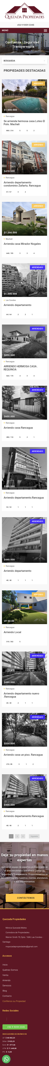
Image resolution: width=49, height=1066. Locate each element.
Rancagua (10, 116)
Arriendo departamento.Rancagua (24, 497)
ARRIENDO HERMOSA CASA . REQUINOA (21, 368)
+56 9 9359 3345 (25, 25)
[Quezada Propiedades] (24, 11)
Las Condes (11, 300)
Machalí (9, 239)
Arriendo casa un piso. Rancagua (23, 754)
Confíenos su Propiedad (13, 1001)
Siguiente (34, 836)
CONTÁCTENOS (25, 898)
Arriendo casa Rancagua (18, 427)
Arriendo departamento (17, 305)
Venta (5, 975)
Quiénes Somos (10, 970)
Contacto (7, 996)
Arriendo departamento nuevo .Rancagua (21, 695)
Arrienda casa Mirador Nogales (22, 243)
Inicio (5, 964)
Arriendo (6, 980)
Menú (5, 30)
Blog (4, 990)
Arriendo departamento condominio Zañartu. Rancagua (22, 184)
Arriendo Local (12, 632)
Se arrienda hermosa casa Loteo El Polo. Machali (24, 123)
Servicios (6, 985)
